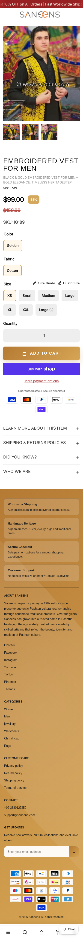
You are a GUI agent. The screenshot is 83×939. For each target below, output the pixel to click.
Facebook (10, 652)
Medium (48, 295)
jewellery (10, 723)
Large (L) (46, 310)
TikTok (8, 674)
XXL (26, 310)
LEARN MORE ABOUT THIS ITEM (35, 428)
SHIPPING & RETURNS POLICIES (34, 442)
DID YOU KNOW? (20, 457)
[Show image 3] (49, 132)
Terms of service (15, 787)
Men (7, 716)
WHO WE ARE (17, 471)
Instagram (11, 660)
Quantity (10, 323)
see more (10, 187)
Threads (9, 689)
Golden (13, 245)
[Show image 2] (30, 132)
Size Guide (46, 283)
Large (69, 295)
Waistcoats (11, 731)
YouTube (10, 667)
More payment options (41, 381)
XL (10, 310)
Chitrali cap (11, 738)
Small (27, 295)
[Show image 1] (11, 132)
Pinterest (10, 681)
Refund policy (13, 773)
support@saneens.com (19, 815)
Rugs (7, 745)
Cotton (12, 270)
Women (9, 709)
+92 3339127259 (15, 807)
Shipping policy (14, 780)
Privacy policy (13, 765)
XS (9, 295)
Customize (71, 283)
